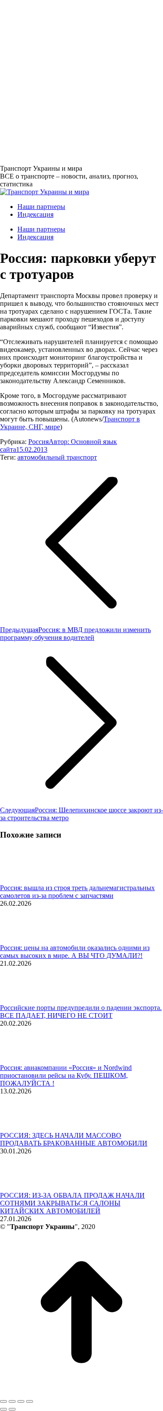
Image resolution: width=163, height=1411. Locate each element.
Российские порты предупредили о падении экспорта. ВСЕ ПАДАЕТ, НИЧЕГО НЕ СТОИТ (81, 1011)
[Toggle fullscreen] (20, 1401)
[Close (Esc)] (3, 1401)
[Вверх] (81, 1391)
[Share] (12, 1401)
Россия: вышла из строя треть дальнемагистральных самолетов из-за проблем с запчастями (77, 891)
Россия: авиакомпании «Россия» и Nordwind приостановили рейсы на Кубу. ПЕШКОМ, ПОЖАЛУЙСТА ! (66, 1075)
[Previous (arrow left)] (3, 1409)
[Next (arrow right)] (12, 1409)
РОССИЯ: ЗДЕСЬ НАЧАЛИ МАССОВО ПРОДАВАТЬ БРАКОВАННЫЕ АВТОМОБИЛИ (73, 1139)
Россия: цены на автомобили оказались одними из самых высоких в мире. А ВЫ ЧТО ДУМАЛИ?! (75, 951)
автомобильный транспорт (57, 457)
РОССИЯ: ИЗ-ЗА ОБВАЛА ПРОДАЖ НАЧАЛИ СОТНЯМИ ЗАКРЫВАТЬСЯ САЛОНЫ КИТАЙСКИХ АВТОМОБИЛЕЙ (72, 1203)
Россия (38, 441)
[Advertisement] (81, 81)
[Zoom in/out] (29, 1401)
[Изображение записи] (24, 880)
